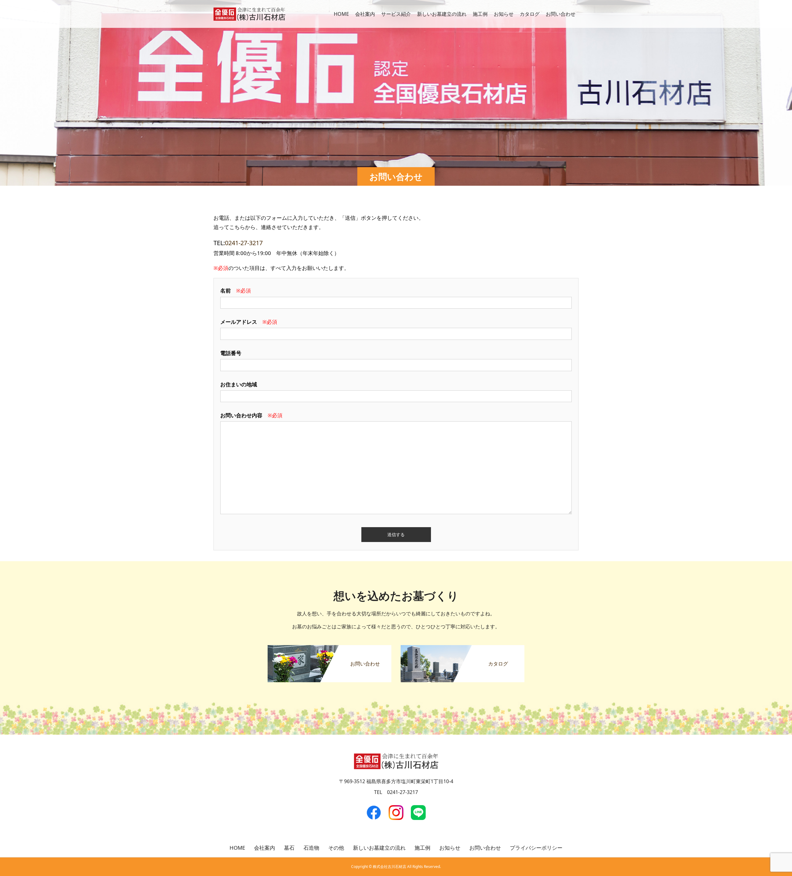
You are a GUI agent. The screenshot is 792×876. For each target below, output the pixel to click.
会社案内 (365, 14)
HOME (341, 14)
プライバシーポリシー (536, 847)
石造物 (311, 847)
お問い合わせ (560, 14)
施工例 (480, 14)
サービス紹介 (396, 14)
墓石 (289, 847)
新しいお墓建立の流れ (442, 14)
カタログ (530, 14)
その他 (336, 847)
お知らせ (504, 14)
